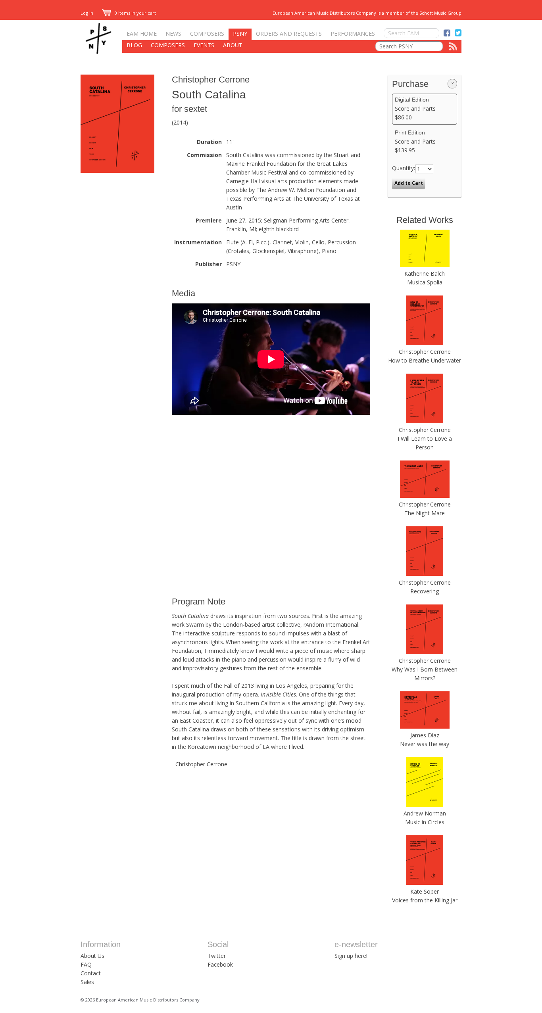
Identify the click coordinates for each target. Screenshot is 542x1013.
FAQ (86, 964)
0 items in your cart (134, 13)
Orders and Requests (289, 33)
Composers (207, 33)
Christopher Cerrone (211, 79)
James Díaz (424, 735)
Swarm (195, 624)
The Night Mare (424, 513)
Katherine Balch (424, 273)
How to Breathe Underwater (424, 360)
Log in (87, 13)
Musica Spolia (424, 282)
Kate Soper (424, 891)
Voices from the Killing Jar (424, 900)
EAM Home (142, 33)
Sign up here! (350, 955)
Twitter (217, 955)
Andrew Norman (425, 813)
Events (204, 45)
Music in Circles (424, 822)
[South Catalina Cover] (117, 171)
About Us (92, 955)
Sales (87, 982)
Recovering (424, 591)
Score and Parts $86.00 (415, 108)
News (173, 33)
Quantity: (403, 168)
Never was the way (424, 744)
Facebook (220, 964)
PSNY (240, 33)
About (232, 45)
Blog (134, 45)
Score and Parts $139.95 (415, 141)
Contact (91, 973)
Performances (353, 33)
